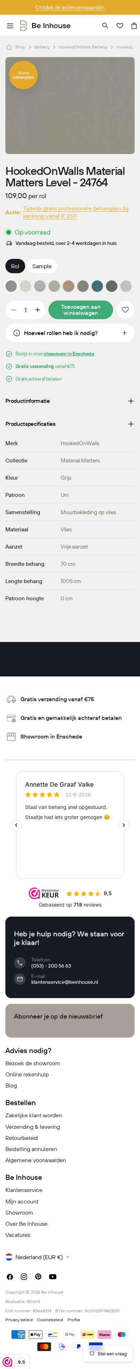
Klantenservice (23, 1189)
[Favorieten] (120, 26)
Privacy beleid (19, 1319)
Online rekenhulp (27, 1074)
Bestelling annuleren (31, 1149)
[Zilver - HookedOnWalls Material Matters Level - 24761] (40, 286)
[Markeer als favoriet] (125, 310)
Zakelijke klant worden (33, 1115)
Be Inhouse (52, 1292)
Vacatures (17, 1234)
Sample (42, 266)
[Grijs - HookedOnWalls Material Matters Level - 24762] (54, 286)
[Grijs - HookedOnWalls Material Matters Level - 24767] (111, 286)
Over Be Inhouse (26, 1223)
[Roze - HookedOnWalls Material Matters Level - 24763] (68, 286)
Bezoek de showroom (32, 1063)
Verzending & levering (32, 1126)
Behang (42, 47)
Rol (15, 266)
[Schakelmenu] (10, 26)
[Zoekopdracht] (105, 26)
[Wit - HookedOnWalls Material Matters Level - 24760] (25, 286)
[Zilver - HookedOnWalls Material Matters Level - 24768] (126, 286)
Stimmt (33, 1301)
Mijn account (21, 1201)
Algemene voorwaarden (35, 1160)
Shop (20, 47)
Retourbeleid (21, 1137)
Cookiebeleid (50, 1319)
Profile (73, 1319)
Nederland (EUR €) (39, 1257)
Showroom (19, 1212)
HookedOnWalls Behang (83, 47)
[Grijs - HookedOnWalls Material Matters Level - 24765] (83, 286)
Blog (11, 1085)
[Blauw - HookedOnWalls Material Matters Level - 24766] (97, 286)
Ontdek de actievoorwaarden (70, 7)
